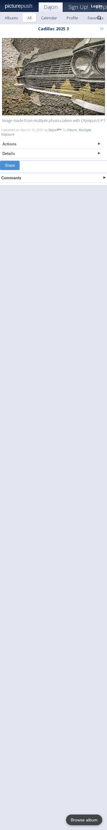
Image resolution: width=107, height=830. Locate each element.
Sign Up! (78, 6)
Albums (11, 18)
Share (10, 165)
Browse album (84, 820)
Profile (72, 18)
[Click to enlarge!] (53, 76)
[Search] (99, 18)
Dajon (51, 6)
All (29, 18)
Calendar (49, 18)
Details (8, 153)
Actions (9, 144)
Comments (11, 178)
